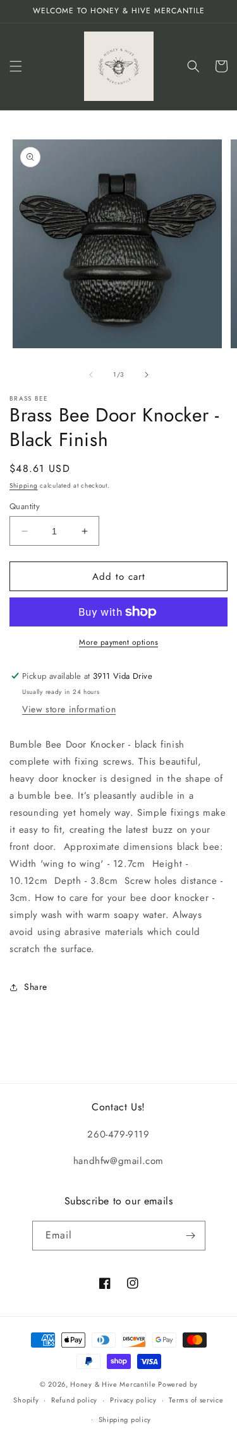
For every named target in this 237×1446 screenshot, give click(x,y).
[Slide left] (91, 375)
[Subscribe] (191, 1235)
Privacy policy (133, 1400)
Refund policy (74, 1400)
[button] (16, 66)
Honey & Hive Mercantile (112, 1384)
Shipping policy (125, 1419)
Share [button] (35, 986)
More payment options (118, 642)
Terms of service (196, 1400)
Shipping (23, 485)
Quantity (24, 506)
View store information (69, 709)
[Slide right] (147, 375)
